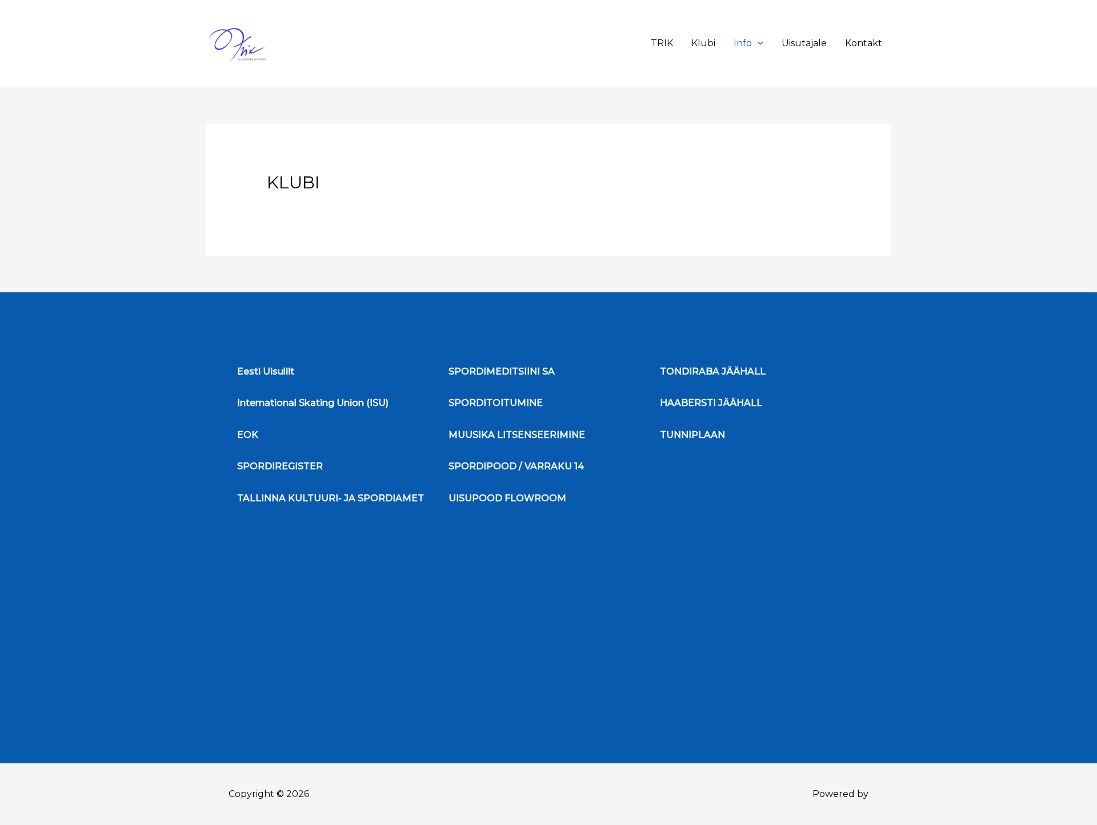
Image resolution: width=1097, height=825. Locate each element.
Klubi (703, 43)
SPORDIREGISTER (280, 466)
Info (743, 43)
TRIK (662, 43)
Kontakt (863, 43)
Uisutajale (804, 43)
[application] (757, 43)
